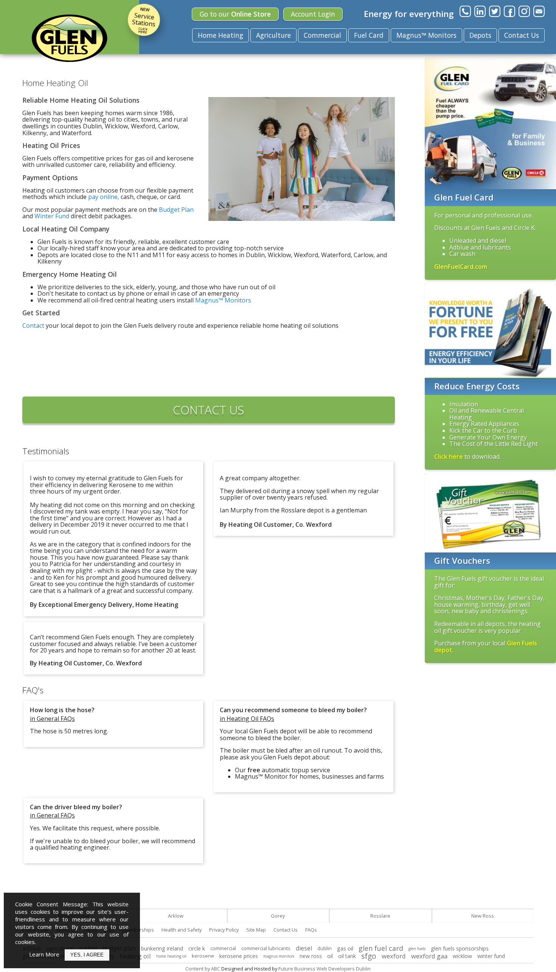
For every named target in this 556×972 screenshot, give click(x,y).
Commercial (322, 35)
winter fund (491, 956)
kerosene (203, 955)
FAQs (311, 929)
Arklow (175, 915)
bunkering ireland (162, 948)
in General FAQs (52, 718)
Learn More (44, 954)
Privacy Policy (224, 929)
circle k (196, 948)
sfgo (368, 956)
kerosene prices (238, 956)
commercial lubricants (265, 948)
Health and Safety (182, 929)
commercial (223, 948)
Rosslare (380, 915)
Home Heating (220, 35)
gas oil (345, 948)
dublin (324, 948)
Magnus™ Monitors (426, 35)
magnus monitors (278, 956)
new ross (311, 956)
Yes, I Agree (87, 955)
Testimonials (45, 451)
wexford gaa (429, 956)
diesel (304, 948)
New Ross (482, 915)
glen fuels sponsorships (460, 948)
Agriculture (273, 35)
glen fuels (417, 948)
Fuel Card (369, 35)
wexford (394, 956)
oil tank (347, 956)
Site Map (256, 929)
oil (330, 956)
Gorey (278, 915)
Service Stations (144, 20)
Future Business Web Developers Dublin (324, 968)
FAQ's (32, 690)
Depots (480, 35)
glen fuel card (381, 948)
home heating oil (171, 956)
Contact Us (521, 35)
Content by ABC (202, 968)
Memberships (138, 929)
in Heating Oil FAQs (247, 718)
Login (313, 14)
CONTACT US (208, 410)
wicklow (462, 956)
